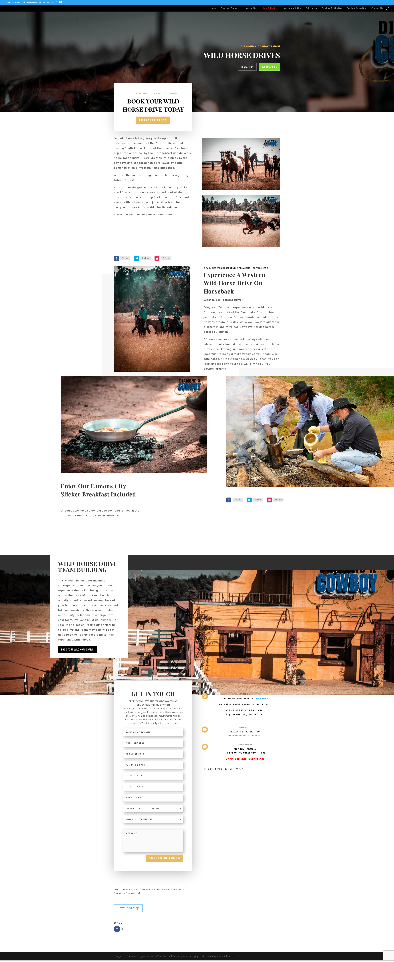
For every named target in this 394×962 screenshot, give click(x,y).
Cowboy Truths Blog (332, 8)
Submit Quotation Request (164, 858)
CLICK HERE (261, 698)
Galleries (310, 8)
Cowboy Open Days (357, 8)
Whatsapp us (269, 66)
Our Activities (270, 8)
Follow (125, 258)
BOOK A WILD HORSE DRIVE (153, 120)
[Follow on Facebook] (116, 258)
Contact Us (377, 8)
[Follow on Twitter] (136, 258)
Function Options (230, 8)
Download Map (128, 908)
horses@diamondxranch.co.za (245, 735)
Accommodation (293, 8)
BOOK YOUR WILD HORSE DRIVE (77, 649)
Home (214, 8)
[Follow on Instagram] (157, 258)
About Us (251, 8)
